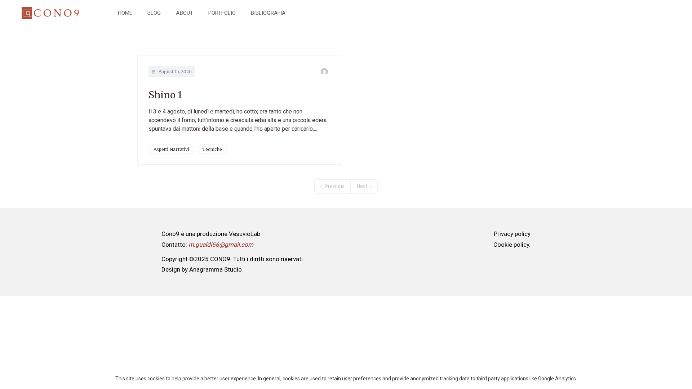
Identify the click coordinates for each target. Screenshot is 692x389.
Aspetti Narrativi (171, 149)
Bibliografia (268, 13)
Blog (154, 13)
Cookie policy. (512, 244)
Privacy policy (512, 233)
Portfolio (222, 13)
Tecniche (212, 149)
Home (125, 13)
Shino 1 (165, 95)
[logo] (50, 13)
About (184, 13)
